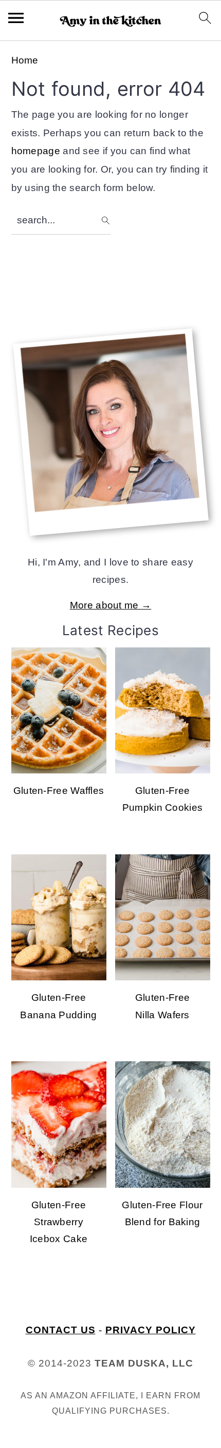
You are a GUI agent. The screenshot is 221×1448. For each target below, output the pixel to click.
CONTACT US (61, 1330)
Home (25, 60)
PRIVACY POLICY (150, 1330)
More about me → (111, 605)
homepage (35, 150)
